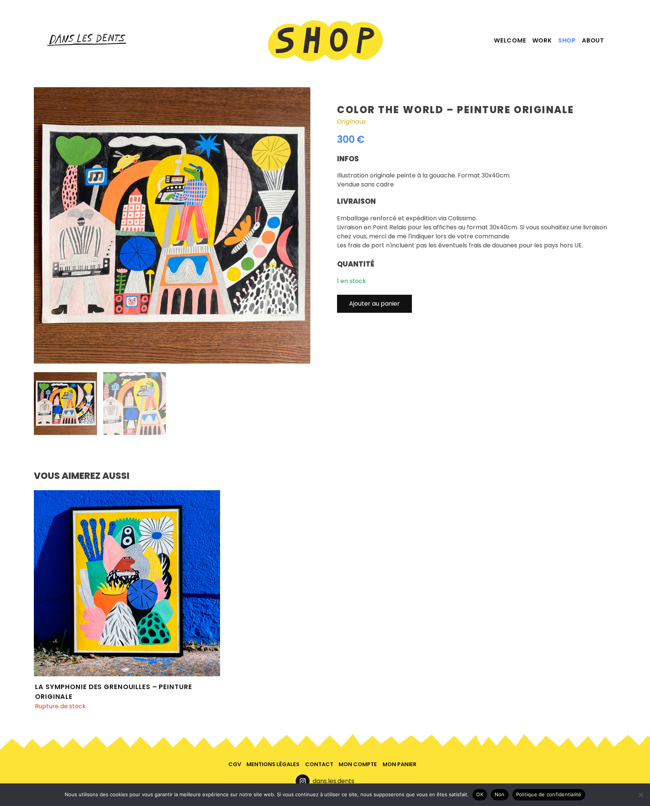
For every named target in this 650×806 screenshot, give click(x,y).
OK (479, 794)
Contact (319, 764)
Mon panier (399, 764)
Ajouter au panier (374, 303)
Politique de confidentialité (549, 794)
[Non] (640, 794)
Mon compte (358, 764)
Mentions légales (272, 764)
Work (542, 40)
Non (500, 794)
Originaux (351, 121)
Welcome (510, 40)
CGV (234, 764)
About (593, 40)
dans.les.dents (333, 781)
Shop (567, 40)
